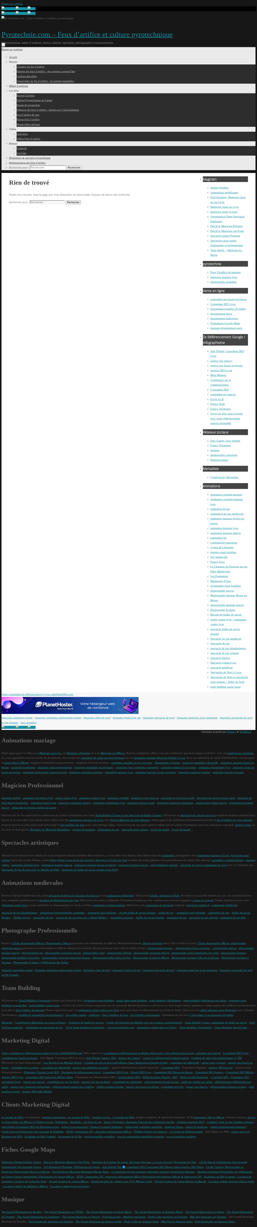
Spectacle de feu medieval (225, 638)
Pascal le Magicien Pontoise (226, 226)
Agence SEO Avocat (220, 1067)
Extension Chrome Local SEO (41, 1072)
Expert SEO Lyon (140, 1072)
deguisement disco (221, 313)
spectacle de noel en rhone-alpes (215, 797)
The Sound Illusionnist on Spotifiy (22, 1211)
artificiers (94, 1015)
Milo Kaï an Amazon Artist (176, 1221)
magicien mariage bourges (228, 772)
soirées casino (242, 824)
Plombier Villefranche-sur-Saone (80, 1167)
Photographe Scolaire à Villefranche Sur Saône (40, 962)
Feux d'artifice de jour (115, 1015)
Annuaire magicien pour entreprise (197, 717)
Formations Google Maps (225, 323)
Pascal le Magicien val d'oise (227, 231)
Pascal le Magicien (54, 1162)
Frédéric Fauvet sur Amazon (150, 1131)
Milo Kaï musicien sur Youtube (207, 1216)
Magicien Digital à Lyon (170, 757)
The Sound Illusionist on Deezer (81, 1216)
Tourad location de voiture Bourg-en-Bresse (180, 1181)
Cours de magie (180, 829)
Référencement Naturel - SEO (160, 1077)
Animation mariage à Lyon (213, 855)
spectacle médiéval (221, 667)
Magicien (7, 1022)
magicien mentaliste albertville (200, 762)
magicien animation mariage (86, 772)
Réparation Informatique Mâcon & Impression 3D (171, 1176)
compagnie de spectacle (159, 905)
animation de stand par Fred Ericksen (102, 757)
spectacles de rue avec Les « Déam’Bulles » (82, 917)
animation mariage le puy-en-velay (131, 762)
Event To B (217, 399)
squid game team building (131, 1000)
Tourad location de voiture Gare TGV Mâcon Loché (121, 1181)
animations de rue (218, 912)
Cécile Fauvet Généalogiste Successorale (222, 1162)
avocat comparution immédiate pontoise (140, 1136)
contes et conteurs (203, 900)
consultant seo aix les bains (63, 1081)
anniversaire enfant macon (211, 802)
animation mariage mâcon (225, 533)
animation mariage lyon (224, 528)
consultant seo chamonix (127, 1081)
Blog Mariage (218, 375)
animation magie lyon (43, 802)
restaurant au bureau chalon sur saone (33, 807)
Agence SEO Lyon (221, 370)
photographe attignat (119, 952)
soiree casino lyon (66, 797)
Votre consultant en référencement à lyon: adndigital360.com (37, 694)
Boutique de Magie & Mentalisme (50, 829)
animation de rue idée (233, 917)
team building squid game (225, 686)
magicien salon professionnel (54, 767)
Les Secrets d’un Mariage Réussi (62, 1062)
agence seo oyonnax (213, 1062)
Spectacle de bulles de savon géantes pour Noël (89, 869)
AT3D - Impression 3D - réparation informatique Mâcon (99, 1131)
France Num (217, 403)
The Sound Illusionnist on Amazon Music (158, 1211)
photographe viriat (93, 952)
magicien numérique (23, 767)
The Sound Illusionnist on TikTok (63, 1211)
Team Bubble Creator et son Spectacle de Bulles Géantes (128, 815)
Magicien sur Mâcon (112, 753)
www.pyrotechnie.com (120, 1027)
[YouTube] (9, 8)
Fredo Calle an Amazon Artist (141, 1221)
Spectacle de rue (220, 643)
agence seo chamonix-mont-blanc (30, 1086)
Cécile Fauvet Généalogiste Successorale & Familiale (33, 1131)
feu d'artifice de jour (72, 824)
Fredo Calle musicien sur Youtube (167, 1216)
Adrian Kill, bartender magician (143, 1126)
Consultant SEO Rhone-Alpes (163, 1167)
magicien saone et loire (223, 211)
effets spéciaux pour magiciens (218, 1010)
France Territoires (220, 408)
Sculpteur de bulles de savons (86, 1022)
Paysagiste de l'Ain (184, 1162)
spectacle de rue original (224, 653)
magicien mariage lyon (223, 277)
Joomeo (215, 450)
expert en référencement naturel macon (165, 1057)
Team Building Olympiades (195, 1027)
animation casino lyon (91, 797)
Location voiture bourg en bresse (69, 1186)
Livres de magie (160, 829)
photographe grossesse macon (63, 952)
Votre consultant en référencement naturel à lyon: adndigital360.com (42, 1053)
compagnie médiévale (224, 905)
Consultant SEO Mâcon (239, 1072)
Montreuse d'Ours (220, 581)
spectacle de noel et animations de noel (203, 865)
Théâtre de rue (21, 917)
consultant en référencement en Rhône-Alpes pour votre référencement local (148, 1053)
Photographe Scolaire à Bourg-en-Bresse (195, 957)
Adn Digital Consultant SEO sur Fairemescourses (30, 1126)
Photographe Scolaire (222, 609)
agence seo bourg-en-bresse (142, 1086)
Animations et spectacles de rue (44, 1027)
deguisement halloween (224, 318)
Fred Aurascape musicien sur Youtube (50, 1221)
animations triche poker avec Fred (98, 1010)
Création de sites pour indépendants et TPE (216, 1057)
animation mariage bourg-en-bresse (95, 865)
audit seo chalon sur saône (196, 1081)
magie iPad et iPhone (16, 762)
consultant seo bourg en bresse (20, 1057)
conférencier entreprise (223, 542)
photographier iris (32, 952)
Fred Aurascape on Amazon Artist (214, 1221)
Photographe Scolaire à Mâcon (150, 957)
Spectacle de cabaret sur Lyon (198, 815)
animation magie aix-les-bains (178, 767)
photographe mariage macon (227, 605)
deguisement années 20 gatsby (228, 308)
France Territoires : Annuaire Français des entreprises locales (139, 1122)
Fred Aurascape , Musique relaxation (124, 1216)
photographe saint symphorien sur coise (195, 952)
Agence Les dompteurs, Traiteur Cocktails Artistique (92, 1126)
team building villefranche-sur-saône (205, 1000)
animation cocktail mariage (226, 494)
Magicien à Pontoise (78, 753)
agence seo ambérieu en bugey (90, 1067)
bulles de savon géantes (149, 917)
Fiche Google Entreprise (194, 1077)
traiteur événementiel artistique (228, 1126)
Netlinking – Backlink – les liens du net (77, 1122)
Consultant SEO (219, 389)
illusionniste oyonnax (167, 762)
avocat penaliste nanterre (181, 1136)
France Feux (217, 561)
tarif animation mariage (164, 865)
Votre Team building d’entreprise (85, 1027)
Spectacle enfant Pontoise (225, 235)
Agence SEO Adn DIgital (37, 1091)
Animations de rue (108, 829)
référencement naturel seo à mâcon (73, 1086)
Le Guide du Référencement (186, 1131)
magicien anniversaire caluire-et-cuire (44, 772)
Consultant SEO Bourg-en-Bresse (173, 1072)
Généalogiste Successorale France (21, 1167)
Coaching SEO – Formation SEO (230, 1077)
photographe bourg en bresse (192, 948)
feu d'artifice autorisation (145, 1015)
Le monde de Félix (13, 1117)
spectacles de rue (43, 917)
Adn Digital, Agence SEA (101, 1057)
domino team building (223, 552)
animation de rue (220, 508)
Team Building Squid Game (230, 1027)
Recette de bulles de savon (226, 614)
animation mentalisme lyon (214, 767)
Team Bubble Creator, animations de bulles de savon (215, 1022)
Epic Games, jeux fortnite (225, 440)
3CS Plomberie (51, 1167)
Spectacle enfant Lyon (223, 662)
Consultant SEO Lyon (223, 304)
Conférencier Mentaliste (224, 477)
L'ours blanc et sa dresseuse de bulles (211, 1015)
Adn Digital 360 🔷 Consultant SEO (123, 1167)
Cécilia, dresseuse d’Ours (164, 895)
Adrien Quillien (219, 187)
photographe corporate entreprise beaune (65, 957)
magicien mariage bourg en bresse (155, 772)
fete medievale (218, 556)
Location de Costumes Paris (29, 1181)
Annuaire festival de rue (127, 717)
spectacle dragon (220, 657)
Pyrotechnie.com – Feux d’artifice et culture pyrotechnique (87, 34)
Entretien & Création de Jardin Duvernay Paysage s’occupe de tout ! (132, 1162)
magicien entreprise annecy (74, 802)
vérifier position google (110, 1086)
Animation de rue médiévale (227, 513)
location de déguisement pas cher (59, 900)
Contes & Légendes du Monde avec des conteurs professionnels (144, 1022)
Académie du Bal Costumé (40, 1136)
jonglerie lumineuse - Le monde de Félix (66, 1117)
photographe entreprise (223, 455)
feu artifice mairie (76, 1015)
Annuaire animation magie (17, 717)
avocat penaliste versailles (99, 1136)
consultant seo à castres (25, 1067)
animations (168, 855)
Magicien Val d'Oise (77, 1162)
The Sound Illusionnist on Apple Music (108, 1211)
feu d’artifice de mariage (30, 1010)
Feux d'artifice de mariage (225, 272)
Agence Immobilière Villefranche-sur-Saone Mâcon (43, 1176)
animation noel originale (101, 912)
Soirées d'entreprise (83, 829)
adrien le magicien (196, 1126)
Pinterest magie (219, 459)
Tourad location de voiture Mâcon (69, 1181)
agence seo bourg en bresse (226, 365)
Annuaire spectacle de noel (159, 717)
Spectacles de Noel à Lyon (225, 672)
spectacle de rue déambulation (228, 648)
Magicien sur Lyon (50, 753)
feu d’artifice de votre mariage (234, 820)
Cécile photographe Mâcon (28, 943)
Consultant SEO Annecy (209, 1072)
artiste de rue (166, 912)
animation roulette (118, 797)
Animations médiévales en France (156, 1027)
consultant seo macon (223, 394)
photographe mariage (160, 948)
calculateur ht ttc (11, 1081)
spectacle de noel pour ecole (177, 797)
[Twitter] (22, 8)
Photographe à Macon (58, 943)
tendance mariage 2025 (190, 1122)
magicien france (173, 1126)
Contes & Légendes (221, 547)
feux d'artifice (29, 722)
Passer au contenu (12, 3)
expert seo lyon (240, 1131)
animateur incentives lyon (37, 797)
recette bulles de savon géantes (137, 912)
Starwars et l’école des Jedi (111, 860)
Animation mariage (121, 917)
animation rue (218, 537)
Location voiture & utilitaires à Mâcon (25, 1186)
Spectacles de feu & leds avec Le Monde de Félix (30, 869)
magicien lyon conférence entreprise (137, 767)
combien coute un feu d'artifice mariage (230, 1122)
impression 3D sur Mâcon (208, 1117)
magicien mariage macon (133, 865)
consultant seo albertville (184, 1062)
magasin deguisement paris (226, 328)
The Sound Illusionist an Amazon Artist (98, 1221)
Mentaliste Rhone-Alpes (94, 1171)
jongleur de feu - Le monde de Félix (113, 1117)
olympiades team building (225, 585)
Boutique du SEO (12, 1136)
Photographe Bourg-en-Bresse (32, 1171)
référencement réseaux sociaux (228, 1086)
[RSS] (32, 8)
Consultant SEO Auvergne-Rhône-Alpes (49, 1077)
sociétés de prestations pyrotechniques (40, 1015)
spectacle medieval (197, 905)
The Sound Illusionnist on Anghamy (38, 1216)
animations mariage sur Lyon (86, 820)
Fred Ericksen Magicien (66, 1171)
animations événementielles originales (62, 912)
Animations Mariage (182, 1171)
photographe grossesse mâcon (151, 952)
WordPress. (246, 732)
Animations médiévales (224, 192)
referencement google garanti (161, 1081)
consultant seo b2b (172, 1086)
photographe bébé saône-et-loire (111, 957)
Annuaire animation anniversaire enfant (58, 717)
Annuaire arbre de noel (96, 717)
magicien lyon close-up (145, 797)
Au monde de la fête (69, 1136)
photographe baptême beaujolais (21, 957)
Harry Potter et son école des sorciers (72, 860)
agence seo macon (34, 1081)
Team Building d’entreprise (34, 1000)
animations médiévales (120, 895)
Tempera (231, 732)
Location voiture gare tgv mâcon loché (231, 1181)
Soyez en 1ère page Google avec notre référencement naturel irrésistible (226, 418)
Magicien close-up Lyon (224, 206)
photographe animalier (223, 281)
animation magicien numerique (175, 802)
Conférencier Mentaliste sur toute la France (40, 1022)
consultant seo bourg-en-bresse (228, 299)
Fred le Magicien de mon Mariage (130, 820)
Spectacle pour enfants (134, 829)
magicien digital (11, 797)
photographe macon (222, 590)
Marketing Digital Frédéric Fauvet (21, 1162)
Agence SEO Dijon (192, 1167)
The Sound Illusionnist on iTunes (204, 1211)
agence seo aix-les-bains (95, 1081)
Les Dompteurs (219, 576)
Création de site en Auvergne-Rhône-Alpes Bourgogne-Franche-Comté (126, 1062)
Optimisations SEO (128, 1077)
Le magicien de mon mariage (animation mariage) (140, 1171)
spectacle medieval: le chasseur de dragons (73, 895)
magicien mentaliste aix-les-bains (93, 767)
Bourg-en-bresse (152, 943)
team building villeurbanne (165, 1000)
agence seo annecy (221, 360)
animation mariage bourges (194, 772)
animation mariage (144, 757)
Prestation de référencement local (80, 1072)
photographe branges (233, 952)
